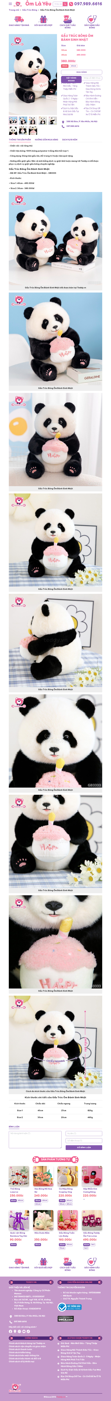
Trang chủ (14, 10)
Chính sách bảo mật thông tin (24, 1356)
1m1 (92, 1244)
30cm (64, 66)
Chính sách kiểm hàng (20, 1353)
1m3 (86, 1248)
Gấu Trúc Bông (29, 10)
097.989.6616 (88, 4)
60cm (37, 1204)
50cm (69, 1244)
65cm (20, 1200)
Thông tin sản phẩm (20, 140)
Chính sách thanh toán (20, 1349)
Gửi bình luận (84, 1147)
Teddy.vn (60, 1397)
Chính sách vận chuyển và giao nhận (27, 1346)
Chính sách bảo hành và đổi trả (25, 1359)
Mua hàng (81, 72)
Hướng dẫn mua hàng (46, 140)
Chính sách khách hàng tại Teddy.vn (27, 1343)
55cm (62, 1204)
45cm (13, 1200)
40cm (73, 66)
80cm (86, 1244)
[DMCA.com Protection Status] (66, 1318)
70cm (62, 1248)
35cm (37, 1200)
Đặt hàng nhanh (71, 79)
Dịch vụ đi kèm (69, 140)
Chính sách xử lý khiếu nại (21, 1362)
